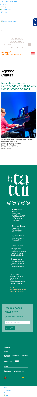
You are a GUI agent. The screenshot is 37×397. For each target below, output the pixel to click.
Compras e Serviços (17, 266)
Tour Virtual (15, 220)
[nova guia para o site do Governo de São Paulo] (5, 9)
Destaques (15, 228)
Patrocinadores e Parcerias (18, 290)
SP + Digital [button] (4, 12)
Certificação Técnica (17, 255)
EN (12, 48)
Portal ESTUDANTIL (18, 41)
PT (17, 48)
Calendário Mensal (18, 238)
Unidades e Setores (18, 215)
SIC (4, 393)
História (14, 211)
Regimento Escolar (18, 217)
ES (22, 48)
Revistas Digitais (17, 230)
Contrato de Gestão (17, 261)
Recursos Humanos (17, 265)
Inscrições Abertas (17, 250)
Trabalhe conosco (16, 283)
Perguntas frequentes (16, 276)
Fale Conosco (14, 275)
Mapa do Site (16, 240)
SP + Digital (3, 4)
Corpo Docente (17, 218)
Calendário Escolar (17, 253)
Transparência (7, 390)
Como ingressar (16, 248)
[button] (9, 21)
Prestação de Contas (17, 263)
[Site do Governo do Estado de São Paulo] (8, 1)
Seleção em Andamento (18, 251)
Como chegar (14, 278)
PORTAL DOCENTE (18, 38)
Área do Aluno (16, 232)
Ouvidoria (13, 280)
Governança (16, 213)
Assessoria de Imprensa (17, 282)
